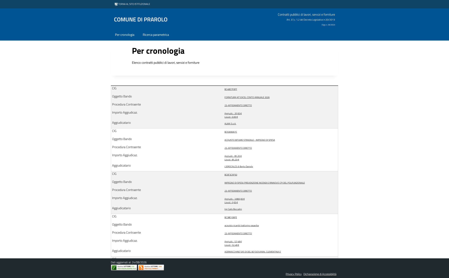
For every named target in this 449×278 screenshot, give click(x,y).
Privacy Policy (294, 274)
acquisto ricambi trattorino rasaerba (241, 225)
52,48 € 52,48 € (233, 243)
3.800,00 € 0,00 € (234, 200)
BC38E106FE (230, 217)
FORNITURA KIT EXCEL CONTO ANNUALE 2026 (247, 97)
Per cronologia (124, 34)
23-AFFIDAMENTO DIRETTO (238, 105)
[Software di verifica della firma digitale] (151, 267)
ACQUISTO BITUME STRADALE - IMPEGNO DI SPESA (249, 140)
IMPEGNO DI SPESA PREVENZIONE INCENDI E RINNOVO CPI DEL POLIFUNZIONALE (264, 182)
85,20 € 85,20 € (233, 157)
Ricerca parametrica (156, 34)
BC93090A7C (230, 132)
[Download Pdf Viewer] (124, 267)
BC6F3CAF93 (230, 174)
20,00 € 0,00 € (233, 115)
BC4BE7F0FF (230, 89)
